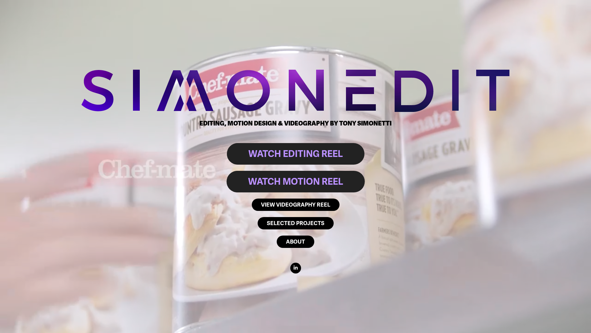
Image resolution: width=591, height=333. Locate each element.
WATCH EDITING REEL (295, 154)
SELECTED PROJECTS (295, 223)
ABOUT (295, 241)
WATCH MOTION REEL (295, 181)
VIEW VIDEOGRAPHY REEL (295, 204)
